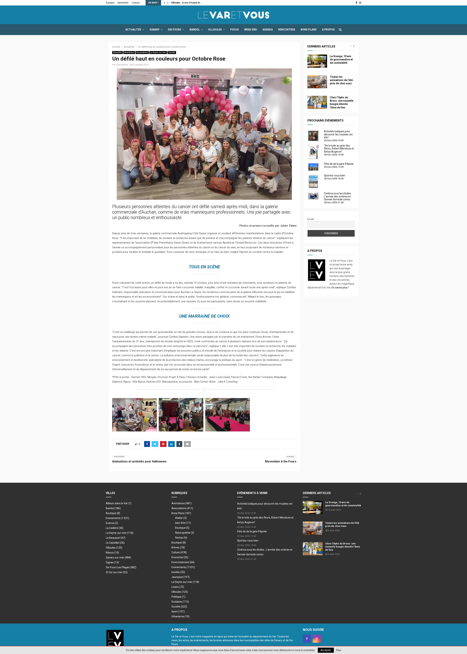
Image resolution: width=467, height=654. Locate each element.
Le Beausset (115, 537)
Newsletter (123, 2)
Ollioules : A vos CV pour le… (186, 2)
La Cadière (114, 527)
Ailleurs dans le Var (119, 503)
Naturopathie (184, 532)
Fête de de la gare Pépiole (252, 531)
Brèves (178, 547)
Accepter (326, 650)
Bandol (195, 29)
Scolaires (180, 601)
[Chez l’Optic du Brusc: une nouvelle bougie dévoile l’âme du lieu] (317, 102)
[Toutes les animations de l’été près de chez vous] (317, 81)
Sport (178, 611)
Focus (234, 29)
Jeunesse (180, 577)
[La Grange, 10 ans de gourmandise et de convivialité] (317, 61)
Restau (181, 537)
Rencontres (286, 29)
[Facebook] (307, 639)
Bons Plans (309, 29)
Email (310, 219)
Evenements (113, 518)
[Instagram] (317, 639)
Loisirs (177, 586)
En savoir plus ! (340, 287)
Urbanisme (180, 616)
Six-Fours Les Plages (121, 567)
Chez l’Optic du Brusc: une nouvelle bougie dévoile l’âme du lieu (342, 546)
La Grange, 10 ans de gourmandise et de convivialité (341, 59)
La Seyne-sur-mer (158, 52)
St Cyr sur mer (117, 572)
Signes (112, 562)
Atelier (181, 517)
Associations (142, 52)
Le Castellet (115, 542)
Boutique (113, 513)
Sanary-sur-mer (118, 557)
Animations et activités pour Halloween (139, 461)
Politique (178, 596)
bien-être (183, 522)
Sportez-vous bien (247, 540)
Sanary (154, 29)
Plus (338, 650)
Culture (179, 552)
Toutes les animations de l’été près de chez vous (341, 80)
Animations (129, 52)
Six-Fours (174, 29)
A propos (110, 2)
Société (171, 52)
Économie (179, 557)
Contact (136, 2)
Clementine (122, 64)
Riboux (112, 552)
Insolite (178, 572)
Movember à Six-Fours (280, 461)
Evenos (112, 523)
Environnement (182, 562)
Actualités (133, 29)
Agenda (268, 29)
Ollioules (215, 29)
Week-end (250, 29)
